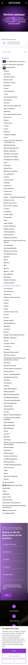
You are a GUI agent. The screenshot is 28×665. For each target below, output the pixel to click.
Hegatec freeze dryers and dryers (13, 64)
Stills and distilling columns (12, 114)
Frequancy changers (10, 134)
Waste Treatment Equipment (12, 414)
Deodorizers (8, 117)
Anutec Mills (6, 488)
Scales (6, 431)
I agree (14, 650)
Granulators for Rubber (11, 156)
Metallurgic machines (10, 237)
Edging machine (9, 453)
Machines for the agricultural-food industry (15, 241)
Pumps (6, 309)
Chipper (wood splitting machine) (14, 335)
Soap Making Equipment (11, 397)
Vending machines (9, 76)
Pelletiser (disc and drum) (12, 297)
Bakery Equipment (9, 425)
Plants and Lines (9, 467)
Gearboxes (7, 326)
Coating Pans (8, 123)
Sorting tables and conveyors (13, 368)
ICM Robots (6, 494)
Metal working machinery (11, 394)
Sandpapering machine (11, 377)
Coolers (6, 88)
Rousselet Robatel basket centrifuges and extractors (14, 506)
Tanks (6, 470)
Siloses (6, 340)
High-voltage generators (11, 148)
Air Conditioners (9, 174)
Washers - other (9, 271)
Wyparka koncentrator (9, 510)
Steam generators (9, 461)
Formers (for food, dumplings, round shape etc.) (13, 141)
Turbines (6, 386)
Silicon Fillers (8, 168)
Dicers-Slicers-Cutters (11, 205)
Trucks (6, 94)
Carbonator (7, 165)
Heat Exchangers (9, 447)
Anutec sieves (7, 497)
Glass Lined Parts (9, 108)
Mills (5, 265)
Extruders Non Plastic (10, 456)
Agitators (7, 256)
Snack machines (9, 234)
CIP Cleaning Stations (10, 97)
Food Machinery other (10, 254)
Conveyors (7, 329)
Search (25, 52)
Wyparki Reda (10, 513)
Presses (6, 314)
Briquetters (7, 85)
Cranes (6, 128)
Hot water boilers (9, 200)
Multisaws (7, 437)
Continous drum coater (11, 311)
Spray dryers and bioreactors (12, 502)
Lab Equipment (8, 406)
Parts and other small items (12, 105)
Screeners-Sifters (9, 343)
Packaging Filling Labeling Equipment (12, 418)
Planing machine (9, 371)
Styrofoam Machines (10, 248)
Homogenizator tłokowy (11, 159)
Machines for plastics (10, 251)
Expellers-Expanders (10, 151)
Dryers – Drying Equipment (12, 374)
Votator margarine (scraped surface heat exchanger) (15, 443)
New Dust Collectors (10, 280)
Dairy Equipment (9, 409)
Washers (6, 268)
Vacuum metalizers (9, 482)
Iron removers (8, 288)
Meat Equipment (9, 428)
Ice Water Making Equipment (12, 464)
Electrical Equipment (10, 403)
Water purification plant (11, 352)
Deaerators (7, 111)
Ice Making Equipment (10, 459)
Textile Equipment (9, 231)
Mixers (6, 259)
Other (5, 162)
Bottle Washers (8, 274)
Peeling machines (9, 282)
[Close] (26, 627)
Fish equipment (8, 245)
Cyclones (6, 102)
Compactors (7, 185)
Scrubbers (7, 349)
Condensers (7, 346)
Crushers (6, 208)
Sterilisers (7, 362)
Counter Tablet (8, 214)
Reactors (6, 332)
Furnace (6, 300)
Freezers (6, 412)
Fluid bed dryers (8, 499)
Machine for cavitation (11, 171)
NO (14, 661)
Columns (6, 177)
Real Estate (7, 277)
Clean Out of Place (9, 355)
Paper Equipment (9, 422)
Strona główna (9, 18)
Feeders (6, 306)
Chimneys (7, 182)
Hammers (7, 262)
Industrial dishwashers (11, 476)
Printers (6, 126)
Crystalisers (8, 211)
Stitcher (6, 479)
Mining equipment (9, 391)
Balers (6, 473)
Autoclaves (7, 74)
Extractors (7, 131)
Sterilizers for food (10, 365)
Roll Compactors (9, 188)
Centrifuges (7, 439)
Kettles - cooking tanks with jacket (14, 197)
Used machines (10, 21)
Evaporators (7, 450)
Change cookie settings (14, 656)
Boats (5, 220)
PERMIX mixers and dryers (14, 485)
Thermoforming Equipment (12, 400)
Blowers (6, 120)
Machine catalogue (19, 20)
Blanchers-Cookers (10, 82)
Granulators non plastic (11, 153)
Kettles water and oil (10, 203)
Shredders (7, 380)
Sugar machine (8, 223)
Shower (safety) (9, 320)
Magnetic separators (10, 337)
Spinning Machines (9, 323)
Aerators (6, 71)
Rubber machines (9, 229)
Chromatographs (9, 91)
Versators (7, 434)
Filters (6, 137)
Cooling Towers (9, 179)
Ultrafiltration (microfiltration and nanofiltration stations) (14, 358)
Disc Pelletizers (9, 291)
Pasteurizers (8, 294)
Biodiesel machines (10, 226)
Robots (5, 491)
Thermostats (8, 383)
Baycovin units (8, 79)
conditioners (8, 194)
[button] (26, 3)
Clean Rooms (8, 100)
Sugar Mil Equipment (10, 388)
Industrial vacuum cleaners (12, 285)
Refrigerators (8, 217)
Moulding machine (9, 145)
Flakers (6, 303)
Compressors (8, 191)
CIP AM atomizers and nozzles (15, 61)
